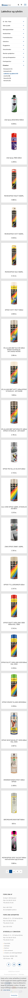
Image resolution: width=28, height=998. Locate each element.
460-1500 (9, 907)
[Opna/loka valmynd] (25, 4)
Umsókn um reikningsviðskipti (13, 953)
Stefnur (6, 948)
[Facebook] (9, 964)
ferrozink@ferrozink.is (9, 909)
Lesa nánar (6, 990)
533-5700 (9, 926)
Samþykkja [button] (14, 995)
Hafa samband (8, 950)
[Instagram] (14, 964)
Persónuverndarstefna (10, 974)
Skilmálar (7, 946)
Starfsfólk (7, 943)
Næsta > (20, 871)
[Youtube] (19, 964)
